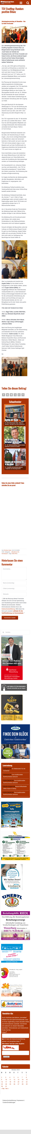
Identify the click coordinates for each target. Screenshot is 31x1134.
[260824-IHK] (15, 427)
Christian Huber (7, 550)
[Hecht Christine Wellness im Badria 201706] (12, 983)
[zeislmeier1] (12, 1001)
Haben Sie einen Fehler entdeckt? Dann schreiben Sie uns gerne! (13, 484)
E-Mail (4, 1032)
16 (2, 1082)
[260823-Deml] (15, 449)
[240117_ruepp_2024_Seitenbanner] (12, 695)
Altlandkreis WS (15, 552)
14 (22, 1079)
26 (14, 1084)
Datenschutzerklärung (18, 1039)
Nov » (7, 1088)
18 (10, 1082)
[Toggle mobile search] (27, 2)
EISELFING (14, 553)
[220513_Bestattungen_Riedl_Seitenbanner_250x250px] (15, 912)
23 (2, 1084)
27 (18, 1084)
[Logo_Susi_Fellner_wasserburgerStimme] (12, 945)
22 (26, 1082)
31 (6, 1086)
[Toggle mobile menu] (21, 2)
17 (6, 1082)
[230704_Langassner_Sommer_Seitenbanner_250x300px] (12, 802)
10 (6, 1079)
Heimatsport (5, 553)
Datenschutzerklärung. (8, 609)
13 (18, 1079)
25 (10, 1084)
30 (2, 1086)
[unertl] (12, 895)
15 (26, 1079)
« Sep (2, 1088)
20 (18, 1082)
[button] (3, 394)
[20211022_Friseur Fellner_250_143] (12, 967)
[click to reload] (10, 1048)
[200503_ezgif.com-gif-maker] (12, 865)
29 (26, 1084)
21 (22, 1082)
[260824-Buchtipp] (15, 405)
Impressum (20, 1100)
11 (10, 1079)
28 (22, 1084)
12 (14, 1079)
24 (6, 1084)
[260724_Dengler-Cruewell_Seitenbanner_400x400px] (15, 832)
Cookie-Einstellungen (9, 1102)
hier (9, 1030)
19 (14, 1082)
